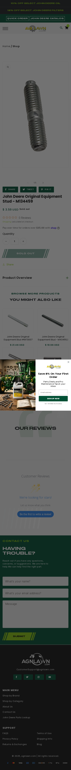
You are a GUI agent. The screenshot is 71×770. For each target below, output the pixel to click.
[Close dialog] (68, 362)
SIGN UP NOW (53, 398)
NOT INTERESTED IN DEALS (53, 404)
